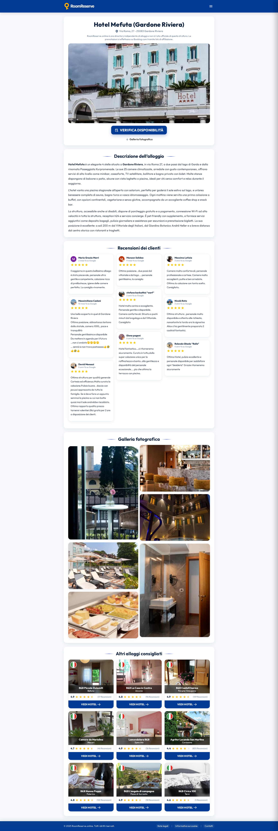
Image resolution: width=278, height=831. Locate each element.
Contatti (209, 826)
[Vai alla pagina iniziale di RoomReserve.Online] (79, 6)
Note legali (163, 826)
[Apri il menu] (210, 6)
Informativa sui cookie (186, 826)
